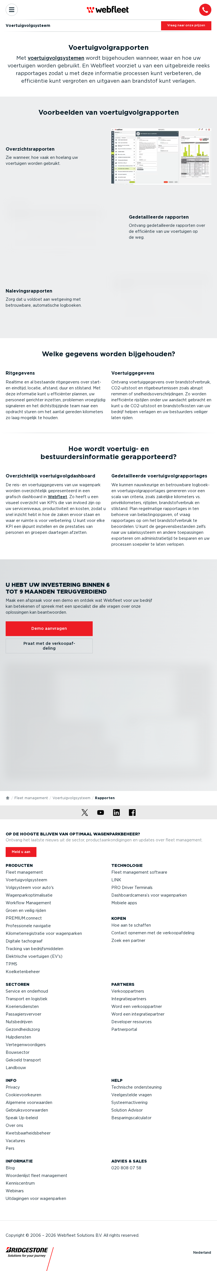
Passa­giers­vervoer (23, 1014)
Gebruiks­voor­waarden (27, 1110)
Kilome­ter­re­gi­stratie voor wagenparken (44, 933)
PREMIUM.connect (24, 918)
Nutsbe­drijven (19, 1022)
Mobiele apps (124, 903)
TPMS (11, 964)
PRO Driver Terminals (132, 887)
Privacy (13, 1087)
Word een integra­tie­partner (137, 1014)
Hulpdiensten (18, 1037)
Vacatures (15, 1140)
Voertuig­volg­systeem (71, 798)
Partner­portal (124, 1029)
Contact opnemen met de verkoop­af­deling (152, 933)
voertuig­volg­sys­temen (56, 58)
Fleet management (31, 798)
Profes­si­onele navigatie (28, 926)
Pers (10, 1148)
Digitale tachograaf (24, 941)
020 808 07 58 (126, 1168)
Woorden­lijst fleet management (36, 1175)
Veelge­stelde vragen (131, 1095)
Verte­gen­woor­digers (26, 1044)
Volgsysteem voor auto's (30, 887)
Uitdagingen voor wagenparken (36, 1198)
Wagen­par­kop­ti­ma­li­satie (29, 895)
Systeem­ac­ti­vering (129, 1102)
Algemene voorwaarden (29, 1102)
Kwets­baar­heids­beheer (28, 1133)
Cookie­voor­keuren (23, 1095)
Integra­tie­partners (128, 999)
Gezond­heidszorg (23, 1029)
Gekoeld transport (23, 1060)
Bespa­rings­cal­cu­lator (131, 1118)
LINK (116, 880)
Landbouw (16, 1067)
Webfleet (57, 496)
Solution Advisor (127, 1110)
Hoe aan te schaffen (131, 925)
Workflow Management (28, 903)
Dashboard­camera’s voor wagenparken (149, 895)
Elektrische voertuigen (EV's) (34, 956)
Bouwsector (17, 1052)
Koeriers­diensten (22, 1006)
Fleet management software (139, 872)
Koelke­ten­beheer (23, 971)
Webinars (15, 1191)
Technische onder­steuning (136, 1087)
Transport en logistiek (26, 999)
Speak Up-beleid (22, 1118)
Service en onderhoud (27, 991)
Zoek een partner (128, 940)
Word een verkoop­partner (136, 1006)
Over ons (14, 1125)
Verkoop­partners (127, 991)
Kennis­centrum (20, 1183)
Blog (10, 1168)
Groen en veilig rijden (26, 910)
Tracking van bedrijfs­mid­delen (34, 948)
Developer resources (131, 1022)
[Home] (8, 797)
